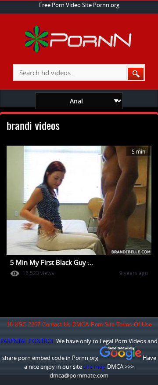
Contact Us (56, 325)
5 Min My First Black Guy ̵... (51, 262)
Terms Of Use (134, 325)
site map (94, 366)
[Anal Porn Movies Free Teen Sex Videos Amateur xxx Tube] (79, 50)
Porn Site (103, 325)
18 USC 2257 (23, 325)
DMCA (80, 325)
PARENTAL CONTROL (27, 341)
